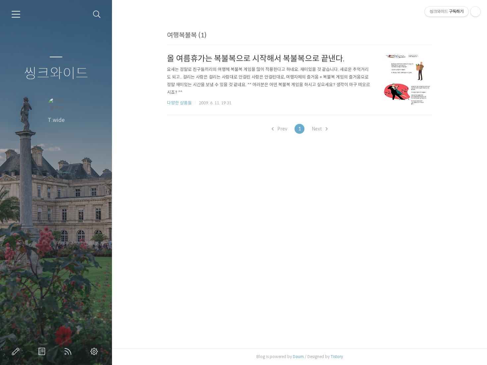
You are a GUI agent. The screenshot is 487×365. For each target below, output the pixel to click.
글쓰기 (17, 351)
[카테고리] (16, 14)
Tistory (337, 356)
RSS (69, 351)
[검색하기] (97, 14)
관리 (95, 351)
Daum (298, 356)
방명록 (43, 351)
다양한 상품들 (179, 103)
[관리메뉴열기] (475, 12)
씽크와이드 (56, 74)
